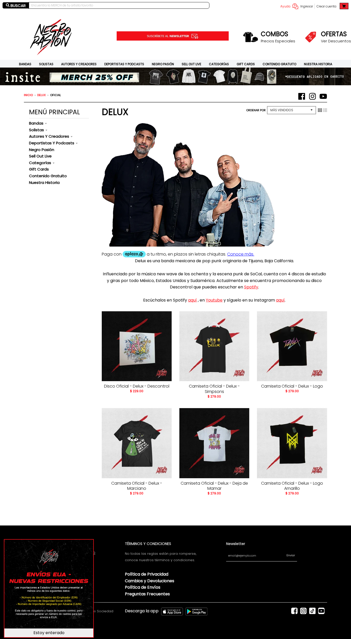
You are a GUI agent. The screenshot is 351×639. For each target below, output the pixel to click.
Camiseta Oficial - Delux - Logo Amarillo (292, 486)
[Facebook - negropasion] (302, 96)
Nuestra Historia (318, 64)
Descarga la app (142, 611)
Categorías (219, 64)
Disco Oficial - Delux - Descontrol (136, 386)
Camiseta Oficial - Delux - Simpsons (214, 388)
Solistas (46, 64)
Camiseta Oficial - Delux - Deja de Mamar (214, 486)
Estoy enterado (48, 633)
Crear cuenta (326, 6)
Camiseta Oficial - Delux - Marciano (136, 486)
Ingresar (306, 6)
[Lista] (325, 110)
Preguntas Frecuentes (147, 594)
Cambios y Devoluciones (149, 581)
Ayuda (285, 6)
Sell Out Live (191, 64)
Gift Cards (246, 64)
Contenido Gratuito (279, 64)
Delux (41, 95)
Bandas (25, 64)
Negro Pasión (163, 64)
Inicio (28, 95)
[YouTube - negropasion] (323, 96)
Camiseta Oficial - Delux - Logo (292, 386)
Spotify (251, 287)
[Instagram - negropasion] (312, 96)
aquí (192, 300)
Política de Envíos (142, 587)
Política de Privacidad (146, 574)
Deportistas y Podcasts (124, 64)
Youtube (214, 300)
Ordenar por (256, 110)
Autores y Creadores (79, 64)
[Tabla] (320, 110)
